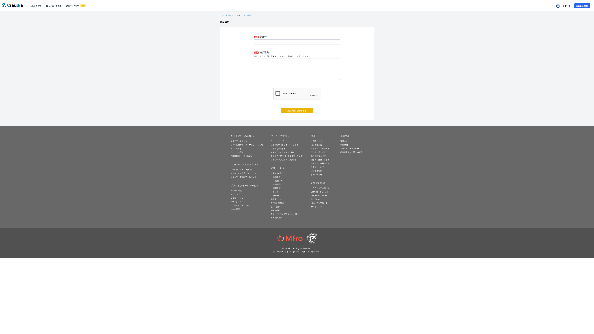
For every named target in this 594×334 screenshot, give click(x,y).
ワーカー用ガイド (318, 152)
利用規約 (344, 145)
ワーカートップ (277, 141)
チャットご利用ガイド (320, 163)
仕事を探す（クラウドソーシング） (285, 145)
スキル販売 (235, 209)
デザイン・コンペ (237, 202)
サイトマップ (316, 207)
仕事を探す (36, 6)
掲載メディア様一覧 (319, 203)
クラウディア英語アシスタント (243, 177)
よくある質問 (316, 171)
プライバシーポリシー (349, 149)
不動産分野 (277, 181)
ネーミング (235, 194)
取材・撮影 (275, 207)
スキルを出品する (278, 149)
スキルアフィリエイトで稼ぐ (283, 152)
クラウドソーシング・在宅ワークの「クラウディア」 (297, 252)
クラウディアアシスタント (241, 170)
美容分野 (277, 188)
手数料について (317, 167)
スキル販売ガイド (318, 156)
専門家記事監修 (277, 203)
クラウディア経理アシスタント (243, 173)
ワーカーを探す (54, 6)
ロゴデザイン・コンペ (239, 205)
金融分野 (277, 184)
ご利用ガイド (316, 141)
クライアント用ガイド (320, 149)
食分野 (276, 196)
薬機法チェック (277, 199)
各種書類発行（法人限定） (241, 156)
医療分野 (277, 177)
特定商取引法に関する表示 (351, 152)
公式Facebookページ (320, 196)
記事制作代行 (276, 173)
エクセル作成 (236, 191)
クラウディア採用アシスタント (284, 160)
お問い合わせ (316, 174)
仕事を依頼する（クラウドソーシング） (247, 145)
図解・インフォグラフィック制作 (285, 214)
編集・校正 (275, 210)
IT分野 (275, 192)
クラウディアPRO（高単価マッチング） (287, 156)
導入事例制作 (276, 218)
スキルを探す (76, 6)
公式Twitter (315, 199)
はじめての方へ (317, 145)
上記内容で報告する (297, 110)
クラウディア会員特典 (320, 188)
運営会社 (344, 141)
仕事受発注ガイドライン (321, 160)
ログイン (566, 6)
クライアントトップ (238, 141)
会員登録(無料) (582, 6)
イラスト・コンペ (237, 198)
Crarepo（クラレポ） (320, 192)
